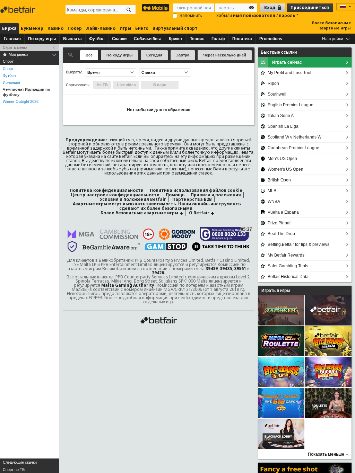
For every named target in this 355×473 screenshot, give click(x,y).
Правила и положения (216, 195)
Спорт (8, 68)
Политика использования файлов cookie (196, 190)
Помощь (175, 195)
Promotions (270, 38)
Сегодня (154, 55)
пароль (287, 15)
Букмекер (32, 28)
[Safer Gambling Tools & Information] (72, 246)
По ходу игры (42, 38)
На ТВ (102, 85)
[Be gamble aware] (111, 246)
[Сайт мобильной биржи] (155, 7)
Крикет (176, 38)
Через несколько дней (224, 55)
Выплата (72, 38)
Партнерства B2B (192, 199)
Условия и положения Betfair (133, 199)
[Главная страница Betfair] (18, 10)
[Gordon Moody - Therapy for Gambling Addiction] (177, 234)
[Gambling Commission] (118, 234)
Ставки (148, 72)
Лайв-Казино (100, 28)
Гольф (218, 38)
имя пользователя (254, 15)
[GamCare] (224, 234)
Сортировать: (78, 85)
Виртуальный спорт (175, 28)
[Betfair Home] (158, 320)
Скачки (119, 38)
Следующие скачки (20, 462)
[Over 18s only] (148, 234)
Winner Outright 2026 (20, 101)
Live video (126, 85)
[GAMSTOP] (166, 246)
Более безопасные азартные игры (331, 25)
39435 (226, 268)
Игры (125, 28)
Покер (75, 28)
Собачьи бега (148, 38)
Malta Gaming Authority (127, 285)
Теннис (197, 38)
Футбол (97, 38)
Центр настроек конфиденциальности (115, 195)
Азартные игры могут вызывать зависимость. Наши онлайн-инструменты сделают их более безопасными (157, 206)
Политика (242, 38)
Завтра (182, 55)
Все (89, 55)
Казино (55, 28)
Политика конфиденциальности (107, 190)
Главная (12, 38)
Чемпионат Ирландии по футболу (26, 92)
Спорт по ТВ (14, 469)
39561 (240, 268)
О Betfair (199, 213)
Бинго (141, 28)
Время (93, 72)
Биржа (9, 28)
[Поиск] (128, 9)
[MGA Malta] (81, 234)
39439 (212, 268)
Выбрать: (74, 72)
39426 (158, 273)
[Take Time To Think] (221, 246)
